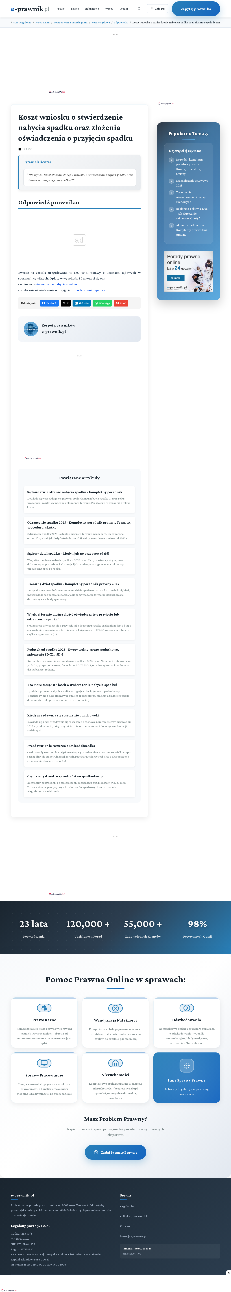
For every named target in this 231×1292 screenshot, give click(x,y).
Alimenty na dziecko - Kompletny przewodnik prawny (191, 230)
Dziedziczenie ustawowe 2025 (192, 183)
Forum (124, 8)
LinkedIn (84, 303)
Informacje (92, 8)
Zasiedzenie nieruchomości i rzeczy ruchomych (191, 197)
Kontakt (125, 1226)
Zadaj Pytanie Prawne (119, 1152)
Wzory (109, 8)
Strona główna (22, 22)
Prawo (60, 8)
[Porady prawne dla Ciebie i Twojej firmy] (188, 290)
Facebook (51, 303)
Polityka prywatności (133, 1216)
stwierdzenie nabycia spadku (56, 284)
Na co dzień (42, 22)
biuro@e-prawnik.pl (133, 1236)
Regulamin (127, 1206)
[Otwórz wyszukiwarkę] (139, 9)
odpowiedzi (121, 22)
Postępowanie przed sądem (71, 22)
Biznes (75, 8)
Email (123, 303)
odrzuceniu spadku (91, 290)
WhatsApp (104, 303)
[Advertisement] (115, 63)
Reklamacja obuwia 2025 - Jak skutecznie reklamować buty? (192, 213)
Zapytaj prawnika (196, 9)
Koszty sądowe (100, 22)
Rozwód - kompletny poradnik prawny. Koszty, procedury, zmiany (189, 167)
